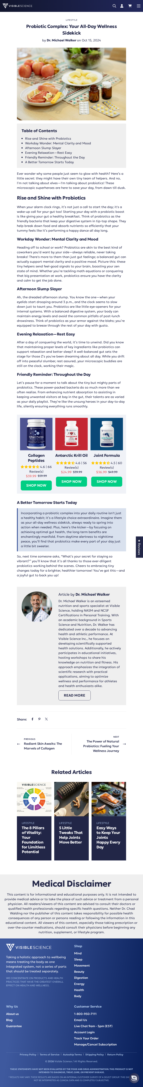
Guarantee (14, 1025)
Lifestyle (71, 19)
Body (77, 995)
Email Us (80, 1019)
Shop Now (36, 485)
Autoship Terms (72, 1054)
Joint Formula (107, 455)
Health (79, 989)
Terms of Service (49, 1054)
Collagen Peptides (36, 457)
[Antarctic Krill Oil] (71, 434)
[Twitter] (46, 719)
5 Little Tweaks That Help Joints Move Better (70, 835)
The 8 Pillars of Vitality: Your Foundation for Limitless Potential (33, 840)
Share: (22, 719)
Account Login (84, 1032)
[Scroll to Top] (136, 1066)
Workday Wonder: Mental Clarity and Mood (58, 143)
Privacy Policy (28, 1054)
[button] (131, 6)
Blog (9, 1019)
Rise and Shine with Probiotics (48, 138)
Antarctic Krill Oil (71, 455)
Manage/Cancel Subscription (95, 1044)
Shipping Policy (94, 1054)
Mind (78, 953)
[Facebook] (32, 719)
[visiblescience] (17, 6)
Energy (79, 983)
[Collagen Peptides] (36, 434)
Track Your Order (86, 1038)
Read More (74, 695)
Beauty (79, 971)
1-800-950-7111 (85, 1013)
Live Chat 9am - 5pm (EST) (93, 1025)
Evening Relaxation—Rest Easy (48, 152)
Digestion (81, 977)
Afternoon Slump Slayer (43, 147)
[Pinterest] (39, 719)
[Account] (122, 6)
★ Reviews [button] (139, 547)
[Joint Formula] (107, 434)
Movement (82, 965)
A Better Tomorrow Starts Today (49, 161)
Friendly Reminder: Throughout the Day (55, 157)
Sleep (78, 959)
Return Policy (115, 1054)
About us (12, 1013)
